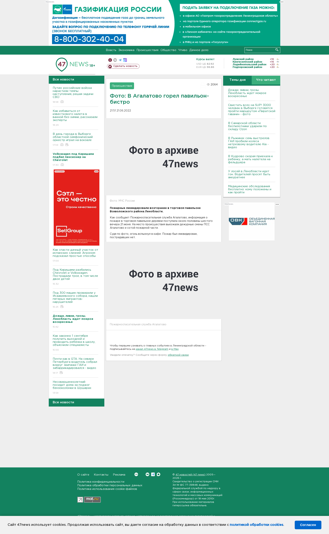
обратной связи (178, 355)
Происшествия (147, 50)
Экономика (126, 50)
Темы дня (237, 80)
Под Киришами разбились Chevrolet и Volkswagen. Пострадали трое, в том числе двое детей (75, 277)
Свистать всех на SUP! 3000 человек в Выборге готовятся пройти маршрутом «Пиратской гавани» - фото (251, 109)
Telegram (153, 474)
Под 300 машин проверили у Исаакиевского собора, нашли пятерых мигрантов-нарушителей (75, 300)
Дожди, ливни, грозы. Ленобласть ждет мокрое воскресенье (247, 93)
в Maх (175, 349)
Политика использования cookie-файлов (107, 489)
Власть (111, 50)
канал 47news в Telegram (152, 349)
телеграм (120, 60)
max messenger (125, 60)
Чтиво (182, 50)
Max (158, 474)
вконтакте (115, 60)
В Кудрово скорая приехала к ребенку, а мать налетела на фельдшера (250, 159)
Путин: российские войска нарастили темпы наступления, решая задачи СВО (73, 95)
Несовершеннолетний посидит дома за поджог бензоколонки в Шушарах (72, 387)
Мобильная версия (110, 60)
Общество (168, 50)
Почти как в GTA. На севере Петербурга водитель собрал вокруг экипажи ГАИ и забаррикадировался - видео (75, 366)
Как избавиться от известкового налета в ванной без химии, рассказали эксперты (75, 118)
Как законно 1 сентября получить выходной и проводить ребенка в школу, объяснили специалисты (74, 343)
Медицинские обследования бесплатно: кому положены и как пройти (249, 189)
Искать (276, 49)
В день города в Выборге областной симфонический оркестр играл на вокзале (73, 139)
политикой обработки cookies (256, 524)
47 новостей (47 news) (190, 475)
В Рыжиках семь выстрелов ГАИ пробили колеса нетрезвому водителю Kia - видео (248, 143)
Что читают (266, 80)
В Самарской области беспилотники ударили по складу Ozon (247, 126)
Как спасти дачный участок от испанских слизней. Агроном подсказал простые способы (75, 255)
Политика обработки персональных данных (109, 485)
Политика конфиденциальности (100, 482)
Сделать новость (125, 66)
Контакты (101, 475)
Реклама (119, 475)
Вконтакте (147, 474)
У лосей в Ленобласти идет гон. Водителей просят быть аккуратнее (249, 174)
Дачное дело (198, 50)
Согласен (308, 525)
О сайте (83, 475)
